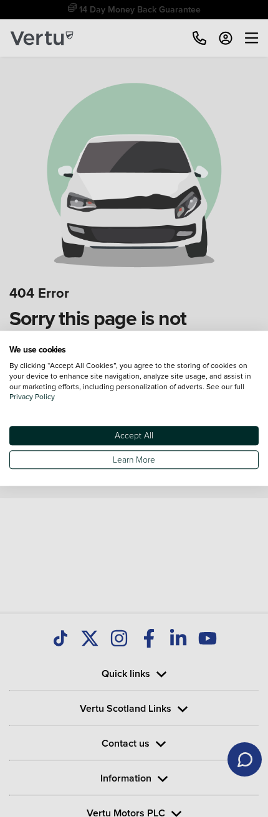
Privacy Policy (32, 397)
